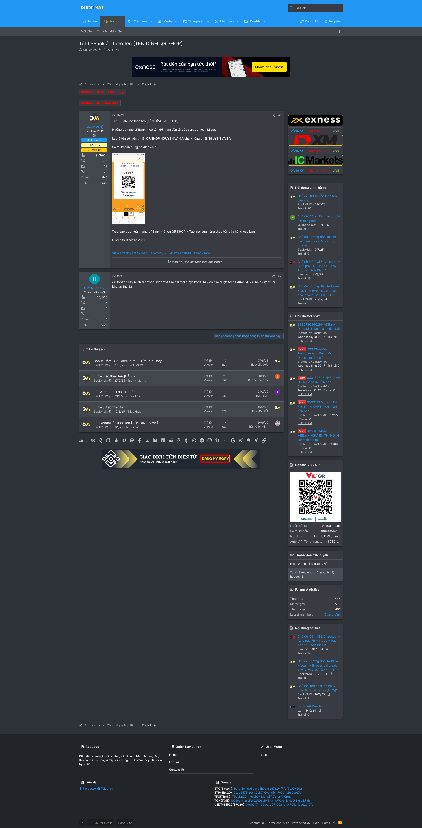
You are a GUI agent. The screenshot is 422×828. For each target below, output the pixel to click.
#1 (279, 115)
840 (104, 177)
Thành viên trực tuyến (311, 555)
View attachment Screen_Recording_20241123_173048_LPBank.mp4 (161, 253)
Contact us (177, 769)
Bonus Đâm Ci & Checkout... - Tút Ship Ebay (128, 361)
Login (263, 754)
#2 (279, 276)
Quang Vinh (332, 614)
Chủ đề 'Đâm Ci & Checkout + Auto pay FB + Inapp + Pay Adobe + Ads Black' (319, 266)
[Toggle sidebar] (340, 31)
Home (173, 754)
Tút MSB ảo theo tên (109, 407)
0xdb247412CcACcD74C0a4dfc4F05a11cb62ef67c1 (268, 792)
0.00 (104, 183)
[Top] (334, 822)
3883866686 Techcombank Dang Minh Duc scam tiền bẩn (316, 353)
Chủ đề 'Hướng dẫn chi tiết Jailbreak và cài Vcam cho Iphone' (317, 241)
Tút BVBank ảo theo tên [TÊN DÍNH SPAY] (126, 423)
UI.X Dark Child (102, 822)
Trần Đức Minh (258, 426)
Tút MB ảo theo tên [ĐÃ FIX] (115, 376)
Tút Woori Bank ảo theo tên (115, 392)
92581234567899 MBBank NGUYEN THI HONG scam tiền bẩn (318, 435)
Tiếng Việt (125, 822)
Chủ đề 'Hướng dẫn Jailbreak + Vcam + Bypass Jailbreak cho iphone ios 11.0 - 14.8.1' (319, 290)
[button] (151, 21)
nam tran (262, 395)
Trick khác (134, 380)
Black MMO (135, 365)
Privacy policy (301, 822)
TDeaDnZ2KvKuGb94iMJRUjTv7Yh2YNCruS (261, 796)
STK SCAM (305, 340)
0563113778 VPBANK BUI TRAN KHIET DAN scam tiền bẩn (318, 406)
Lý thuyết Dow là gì (311, 706)
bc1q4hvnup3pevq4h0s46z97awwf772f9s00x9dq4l (269, 788)
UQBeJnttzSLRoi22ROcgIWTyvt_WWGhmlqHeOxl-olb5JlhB (270, 800)
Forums (174, 762)
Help (316, 822)
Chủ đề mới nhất (307, 316)
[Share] (274, 115)
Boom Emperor (258, 380)
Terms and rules (278, 822)
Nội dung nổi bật (307, 628)
